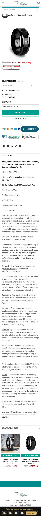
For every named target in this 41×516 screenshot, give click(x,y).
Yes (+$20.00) (10, 97)
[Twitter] (16, 146)
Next (39, 428)
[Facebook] (3, 146)
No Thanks (8, 94)
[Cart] (38, 3)
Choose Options (10, 455)
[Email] (7, 146)
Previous (34, 428)
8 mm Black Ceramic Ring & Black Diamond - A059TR (31, 461)
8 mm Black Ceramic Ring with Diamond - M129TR (10, 461)
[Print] (12, 146)
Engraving (6, 102)
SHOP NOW (31, 513)
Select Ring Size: (13, 81)
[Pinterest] (20, 146)
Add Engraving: (12, 91)
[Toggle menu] (3, 3)
